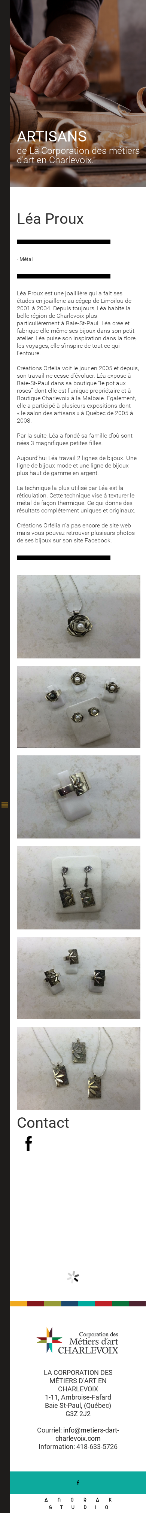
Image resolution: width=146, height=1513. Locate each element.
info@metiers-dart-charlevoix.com (87, 1434)
